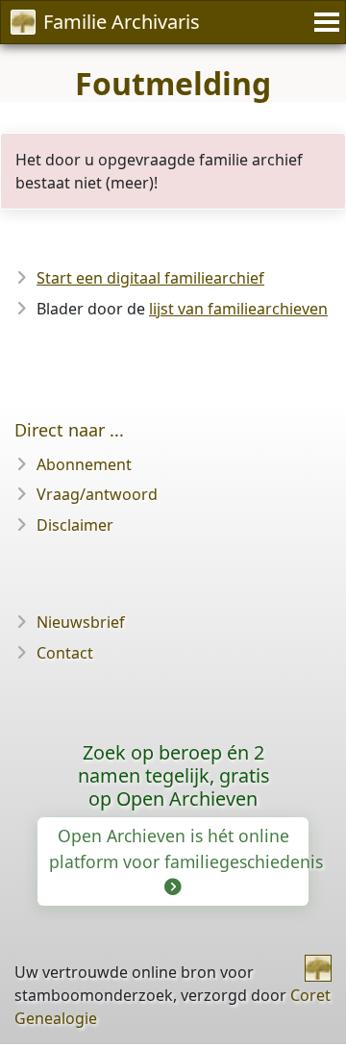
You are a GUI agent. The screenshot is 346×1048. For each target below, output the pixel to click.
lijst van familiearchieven (238, 308)
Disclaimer (75, 525)
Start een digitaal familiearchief (150, 277)
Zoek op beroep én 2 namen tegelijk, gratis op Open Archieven (173, 775)
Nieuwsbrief (81, 622)
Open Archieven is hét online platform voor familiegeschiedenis (179, 848)
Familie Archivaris (121, 22)
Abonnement (84, 464)
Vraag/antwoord (97, 494)
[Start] (318, 968)
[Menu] (324, 22)
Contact (65, 652)
